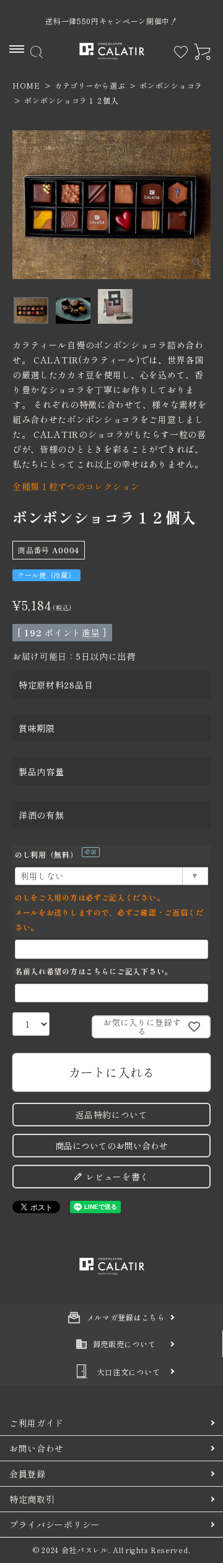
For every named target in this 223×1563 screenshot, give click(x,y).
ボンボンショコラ (171, 85)
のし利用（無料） (54, 854)
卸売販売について (124, 1343)
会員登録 (27, 1473)
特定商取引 (32, 1499)
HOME (26, 85)
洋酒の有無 (41, 815)
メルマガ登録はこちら (126, 1317)
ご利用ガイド (36, 1423)
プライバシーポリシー (54, 1524)
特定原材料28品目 (56, 685)
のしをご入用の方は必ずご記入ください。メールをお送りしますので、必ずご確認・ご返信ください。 (109, 912)
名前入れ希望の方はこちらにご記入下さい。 (93, 971)
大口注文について (128, 1371)
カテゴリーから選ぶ (90, 85)
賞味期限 (37, 728)
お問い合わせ (36, 1448)
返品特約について (111, 1114)
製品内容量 (41, 771)
